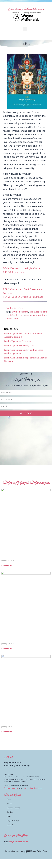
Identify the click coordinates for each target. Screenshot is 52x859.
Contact (10, 825)
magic (28, 315)
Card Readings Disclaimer (32, 788)
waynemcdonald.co (18, 841)
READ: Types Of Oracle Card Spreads (23, 296)
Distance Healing (13, 808)
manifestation (39, 315)
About (9, 803)
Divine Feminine (20, 311)
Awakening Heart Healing (26, 9)
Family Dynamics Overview (17, 341)
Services (10, 812)
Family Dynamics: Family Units (19, 345)
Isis (31, 311)
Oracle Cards (12, 318)
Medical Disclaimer (11, 788)
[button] (25, 29)
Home (9, 799)
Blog (9, 816)
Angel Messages (13, 820)
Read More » (6, 565)
